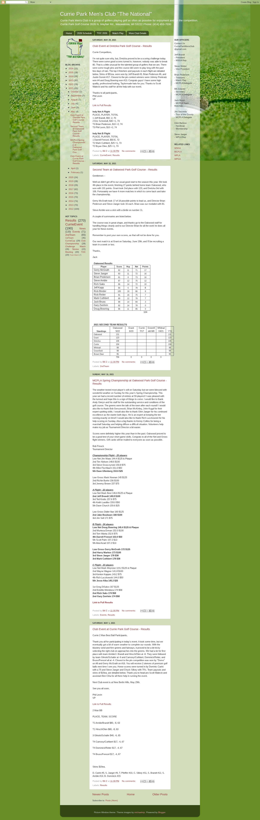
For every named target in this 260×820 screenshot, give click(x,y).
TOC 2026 (102, 33)
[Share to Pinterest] (153, 151)
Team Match (74, 255)
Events (103, 615)
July (73, 103)
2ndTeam (104, 366)
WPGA (177, 159)
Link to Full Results (102, 105)
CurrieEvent (105, 155)
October (75, 92)
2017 (71, 189)
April (73, 168)
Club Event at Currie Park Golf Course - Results (121, 629)
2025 (71, 72)
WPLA (177, 155)
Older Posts (160, 794)
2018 (71, 185)
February (75, 172)
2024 (71, 76)
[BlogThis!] (144, 151)
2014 (71, 201)
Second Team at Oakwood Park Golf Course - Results (125, 169)
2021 (71, 88)
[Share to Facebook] (150, 151)
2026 (71, 68)
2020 (71, 177)
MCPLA (178, 152)
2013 (71, 205)
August (74, 100)
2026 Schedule (84, 33)
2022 (71, 84)
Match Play (118, 33)
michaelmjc (139, 812)
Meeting (69, 252)
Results (116, 155)
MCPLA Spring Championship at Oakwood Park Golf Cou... (77, 146)
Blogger (161, 812)
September (76, 96)
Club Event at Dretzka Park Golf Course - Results (122, 46)
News (82, 228)
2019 (71, 181)
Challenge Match (75, 246)
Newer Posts (100, 794)
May (73, 111)
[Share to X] (147, 151)
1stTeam (69, 238)
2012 (71, 209)
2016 (71, 193)
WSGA (177, 148)
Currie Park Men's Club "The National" (106, 14)
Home (69, 33)
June (73, 107)
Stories (75, 249)
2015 (71, 197)
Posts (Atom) (111, 800)
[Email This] (141, 151)
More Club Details (137, 33)
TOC (83, 252)
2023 (71, 80)
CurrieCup (70, 241)
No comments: (129, 151)
